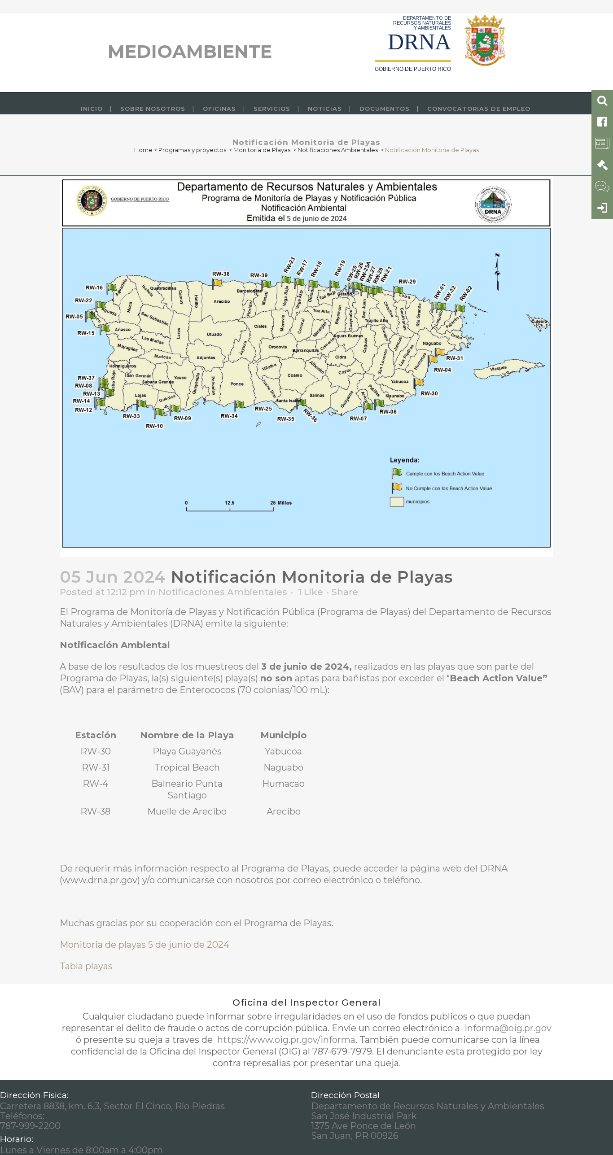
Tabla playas (86, 966)
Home (143, 149)
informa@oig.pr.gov (507, 1028)
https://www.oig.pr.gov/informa (285, 1039)
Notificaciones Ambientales (338, 149)
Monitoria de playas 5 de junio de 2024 (144, 944)
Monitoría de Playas (261, 149)
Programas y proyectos (192, 149)
